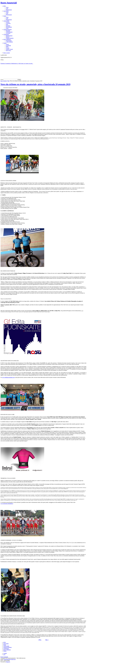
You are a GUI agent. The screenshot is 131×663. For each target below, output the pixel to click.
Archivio (5, 81)
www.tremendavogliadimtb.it (7, 503)
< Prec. (39, 639)
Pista (8, 81)
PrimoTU (8, 661)
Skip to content (6, 52)
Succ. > (47, 639)
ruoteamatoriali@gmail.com (10, 659)
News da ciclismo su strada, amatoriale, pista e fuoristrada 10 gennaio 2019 (35, 84)
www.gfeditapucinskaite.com (8, 377)
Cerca (2, 79)
